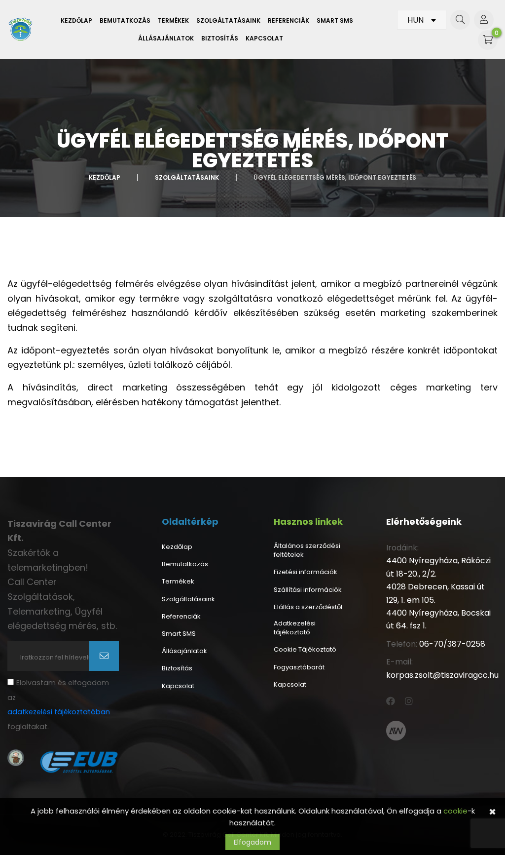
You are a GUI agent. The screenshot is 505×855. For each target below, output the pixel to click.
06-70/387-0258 (452, 644)
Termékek (173, 21)
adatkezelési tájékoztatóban (58, 712)
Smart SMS (335, 21)
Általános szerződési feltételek (307, 550)
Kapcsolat (264, 38)
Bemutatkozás (125, 21)
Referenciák (288, 21)
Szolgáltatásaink (228, 21)
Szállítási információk (308, 589)
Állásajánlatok (166, 38)
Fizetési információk (305, 572)
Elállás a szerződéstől (308, 607)
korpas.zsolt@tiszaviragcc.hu (442, 675)
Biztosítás (219, 38)
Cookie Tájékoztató (305, 649)
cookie (455, 811)
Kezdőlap (76, 21)
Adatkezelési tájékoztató (295, 628)
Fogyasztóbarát (299, 667)
